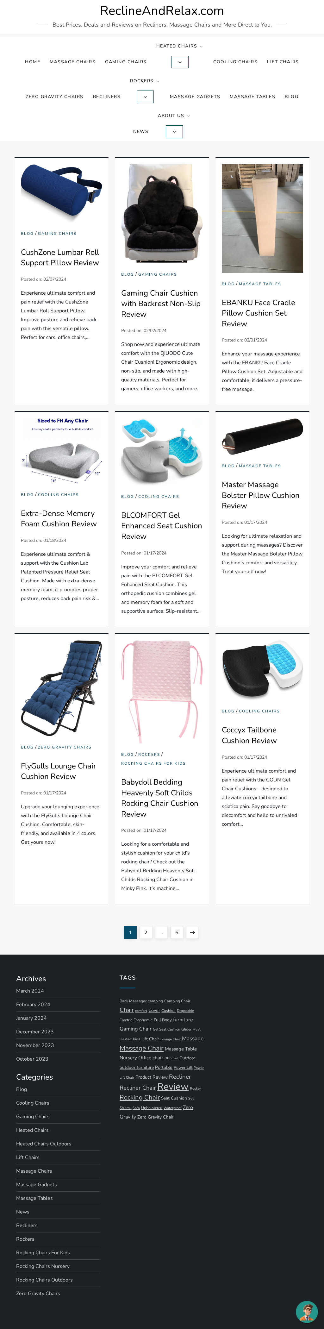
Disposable (185, 1010)
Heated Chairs (176, 46)
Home (32, 62)
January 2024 (31, 1018)
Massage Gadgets (195, 97)
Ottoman (171, 1058)
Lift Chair (150, 1039)
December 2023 (35, 1031)
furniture (183, 1019)
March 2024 (30, 990)
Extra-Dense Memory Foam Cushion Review (59, 518)
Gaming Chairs (126, 62)
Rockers (142, 81)
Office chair (150, 1057)
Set (191, 1098)
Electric (126, 1020)
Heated (126, 1039)
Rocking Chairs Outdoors (44, 1279)
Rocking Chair (140, 1097)
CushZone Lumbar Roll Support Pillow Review (60, 257)
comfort (141, 1010)
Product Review (151, 1077)
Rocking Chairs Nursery (43, 1266)
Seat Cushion (174, 1098)
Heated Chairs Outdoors (44, 1143)
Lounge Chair (170, 1039)
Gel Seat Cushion (166, 1029)
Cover (154, 1010)
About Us (171, 116)
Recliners (107, 97)
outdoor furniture (137, 1067)
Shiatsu (125, 1107)
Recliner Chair (138, 1088)
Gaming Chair (136, 1028)
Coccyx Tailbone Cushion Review (249, 735)
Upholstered (151, 1107)
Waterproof (173, 1108)
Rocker (195, 1088)
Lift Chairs (283, 62)
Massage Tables (252, 97)
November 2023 (35, 1045)
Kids (136, 1039)
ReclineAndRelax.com (162, 10)
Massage (192, 1038)
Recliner (180, 1077)
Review (173, 1086)
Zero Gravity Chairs (55, 97)
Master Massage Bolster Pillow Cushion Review (261, 495)
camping (155, 1001)
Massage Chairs (73, 62)
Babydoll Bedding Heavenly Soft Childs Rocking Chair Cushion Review (159, 798)
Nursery (128, 1057)
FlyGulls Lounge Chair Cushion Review (58, 771)
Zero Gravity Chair (155, 1117)
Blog (291, 97)
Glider (186, 1029)
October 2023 (32, 1059)
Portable (163, 1067)
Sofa (136, 1108)
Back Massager (133, 1001)
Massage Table (181, 1049)
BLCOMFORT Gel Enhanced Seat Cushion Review (161, 526)
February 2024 (33, 1004)
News (140, 132)
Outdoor (187, 1058)
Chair (127, 1010)
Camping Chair (177, 1001)
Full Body (163, 1020)
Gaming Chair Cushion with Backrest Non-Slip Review (161, 303)
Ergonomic (143, 1020)
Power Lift (183, 1067)
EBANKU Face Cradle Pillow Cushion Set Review (258, 313)
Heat (197, 1029)
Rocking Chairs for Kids (153, 763)
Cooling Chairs (235, 62)
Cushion (168, 1010)
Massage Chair (142, 1048)
